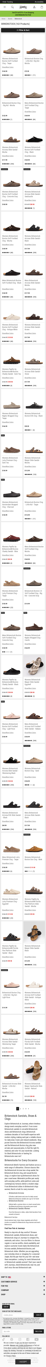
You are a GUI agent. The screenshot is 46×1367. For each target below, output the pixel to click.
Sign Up (6, 1307)
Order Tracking (8, 2)
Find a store (6, 1328)
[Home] (23, 7)
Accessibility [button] (39, 2)
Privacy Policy (39, 1321)
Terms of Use (29, 1321)
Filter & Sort (23, 30)
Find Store (38, 1331)
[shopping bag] (42, 7)
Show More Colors (7, 67)
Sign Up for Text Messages (11, 1311)
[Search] (12, 7)
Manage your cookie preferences (21, 1345)
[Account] (34, 7)
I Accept (23, 1362)
